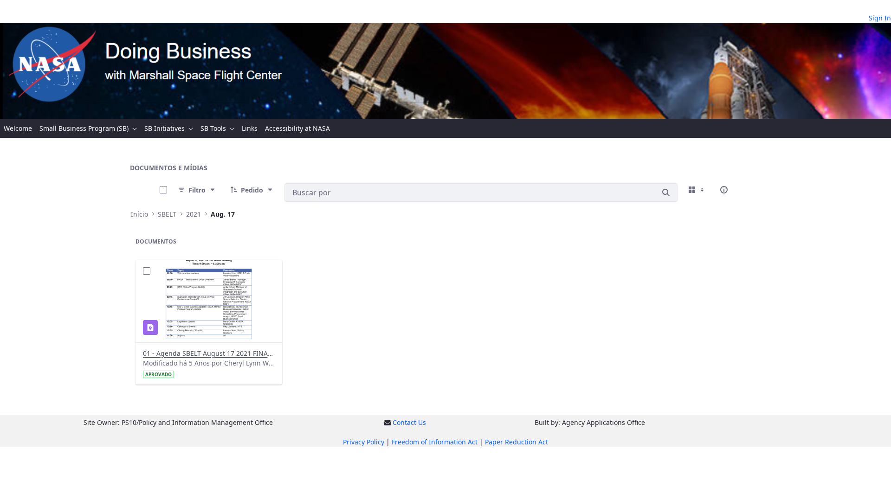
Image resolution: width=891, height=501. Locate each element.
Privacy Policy (363, 441)
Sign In (880, 17)
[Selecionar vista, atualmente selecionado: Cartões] (697, 189)
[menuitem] (18, 128)
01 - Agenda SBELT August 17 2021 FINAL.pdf (209, 353)
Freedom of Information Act (435, 441)
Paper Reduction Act (516, 441)
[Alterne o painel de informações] (724, 189)
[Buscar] (666, 192)
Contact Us (409, 422)
